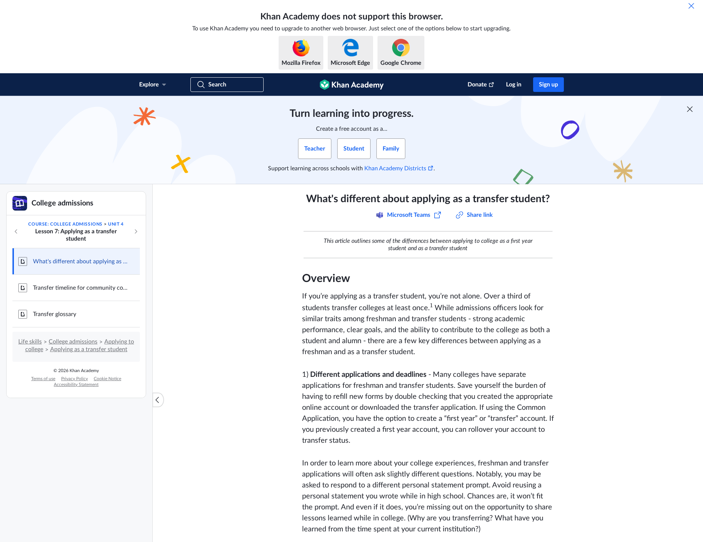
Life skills (30, 342)
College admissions (73, 342)
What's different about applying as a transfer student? (80, 261)
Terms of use (43, 378)
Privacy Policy (74, 378)
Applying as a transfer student (88, 349)
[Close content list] (158, 400)
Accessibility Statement (76, 384)
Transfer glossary (54, 314)
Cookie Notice (107, 378)
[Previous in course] (16, 231)
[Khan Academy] (352, 85)
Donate (477, 85)
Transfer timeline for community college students (80, 288)
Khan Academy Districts (395, 168)
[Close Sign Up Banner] (689, 109)
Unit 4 (116, 224)
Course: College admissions (65, 224)
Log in (513, 85)
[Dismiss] (691, 6)
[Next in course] (135, 231)
